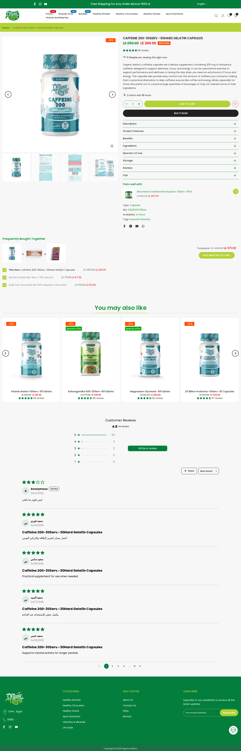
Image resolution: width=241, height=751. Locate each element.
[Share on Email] (136, 226)
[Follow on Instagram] (40, 4)
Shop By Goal (66, 13)
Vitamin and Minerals (57, 17)
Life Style (68, 727)
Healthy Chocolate (73, 705)
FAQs (126, 711)
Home (5, 28)
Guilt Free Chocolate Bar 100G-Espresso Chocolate (38, 285)
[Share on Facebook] (124, 226)
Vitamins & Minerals (74, 722)
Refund (127, 716)
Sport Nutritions (174, 13)
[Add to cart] (236, 191)
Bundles (84, 13)
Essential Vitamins (140, 219)
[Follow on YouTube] (45, 4)
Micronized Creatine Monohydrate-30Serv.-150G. (164, 191)
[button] (130, 50)
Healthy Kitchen (101, 13)
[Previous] (8, 94)
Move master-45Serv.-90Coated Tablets (40, 391)
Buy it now (181, 113)
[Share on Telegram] (130, 226)
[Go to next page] (140, 666)
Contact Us (129, 705)
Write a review (147, 448)
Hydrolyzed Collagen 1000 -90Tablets (159, 391)
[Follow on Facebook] (34, 4)
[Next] (112, 94)
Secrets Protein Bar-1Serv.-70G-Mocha (31, 277)
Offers (50, 13)
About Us (128, 700)
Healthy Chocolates (127, 13)
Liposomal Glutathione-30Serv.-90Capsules (100, 391)
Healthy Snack (71, 711)
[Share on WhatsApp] (143, 226)
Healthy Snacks (151, 13)
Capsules (135, 205)
